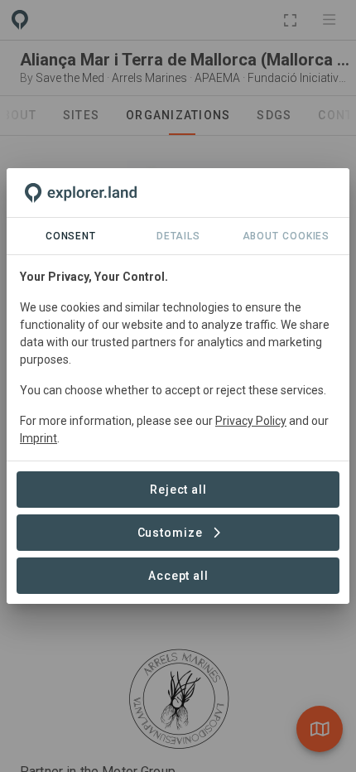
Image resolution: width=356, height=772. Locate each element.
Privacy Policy (250, 420)
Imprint (38, 438)
